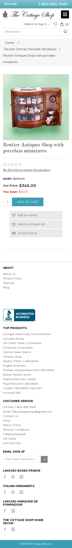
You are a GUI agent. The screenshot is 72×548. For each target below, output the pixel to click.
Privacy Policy (12, 278)
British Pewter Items (17, 374)
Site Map (10, 4)
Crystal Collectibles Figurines (22, 388)
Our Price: (10, 185)
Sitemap (8, 282)
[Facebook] (5, 477)
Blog (6, 287)
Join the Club (12, 443)
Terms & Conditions (16, 429)
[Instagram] (21, 477)
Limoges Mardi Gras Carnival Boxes (27, 334)
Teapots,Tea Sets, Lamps (19, 379)
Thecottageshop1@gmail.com (32, 411)
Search (65, 31)
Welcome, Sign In (35, 24)
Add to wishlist (28, 215)
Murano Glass (12, 356)
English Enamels (14, 365)
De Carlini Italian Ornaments (22, 343)
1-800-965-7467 (53, 4)
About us (9, 273)
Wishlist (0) (55, 24)
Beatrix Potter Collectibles (20, 361)
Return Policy (12, 425)
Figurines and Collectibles (20, 383)
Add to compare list (31, 224)
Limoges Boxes (13, 338)
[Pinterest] (13, 477)
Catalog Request (14, 434)
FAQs (7, 420)
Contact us (10, 416)
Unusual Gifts (12, 392)
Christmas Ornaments (18, 347)
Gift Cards (9, 438)
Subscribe (44, 459)
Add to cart (28, 202)
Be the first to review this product (26, 170)
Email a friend (27, 233)
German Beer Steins (17, 352)
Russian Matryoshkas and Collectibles (28, 370)
